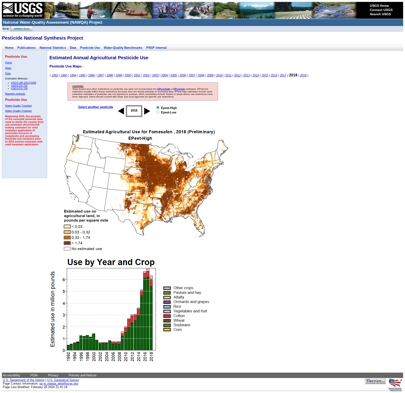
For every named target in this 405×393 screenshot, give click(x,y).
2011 (228, 75)
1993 (64, 75)
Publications (26, 47)
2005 (173, 75)
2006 (183, 75)
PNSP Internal (156, 47)
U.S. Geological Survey (63, 380)
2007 (192, 75)
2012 (237, 75)
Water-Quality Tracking (18, 105)
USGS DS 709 (19, 88)
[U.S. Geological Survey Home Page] (23, 17)
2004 (164, 75)
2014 (255, 75)
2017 (283, 75)
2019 (303, 75)
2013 (246, 75)
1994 (73, 75)
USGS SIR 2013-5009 (23, 82)
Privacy (53, 375)
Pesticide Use (90, 47)
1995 (82, 75)
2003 (155, 75)
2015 (265, 75)
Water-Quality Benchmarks (123, 47)
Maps (8, 68)
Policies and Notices (83, 375)
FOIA (34, 375)
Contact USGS (381, 10)
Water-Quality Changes (18, 110)
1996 (91, 75)
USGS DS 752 (19, 85)
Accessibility (11, 375)
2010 (219, 75)
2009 (210, 75)
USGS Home (379, 5)
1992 (55, 75)
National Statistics (53, 47)
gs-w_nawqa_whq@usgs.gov (59, 383)
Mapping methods (15, 93)
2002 (146, 75)
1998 (109, 75)
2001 (137, 75)
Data (73, 47)
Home (9, 47)
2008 (201, 75)
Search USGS (380, 14)
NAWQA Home (20, 28)
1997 (100, 75)
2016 (274, 75)
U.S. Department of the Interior (24, 380)
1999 (119, 75)
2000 (128, 75)
